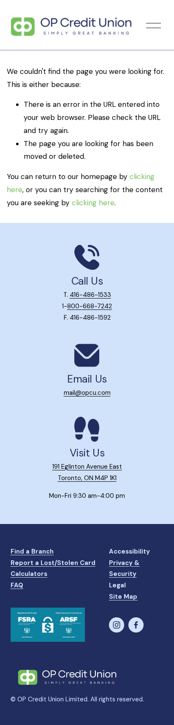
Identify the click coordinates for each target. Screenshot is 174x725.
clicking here (93, 202)
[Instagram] (116, 625)
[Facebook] (136, 625)
